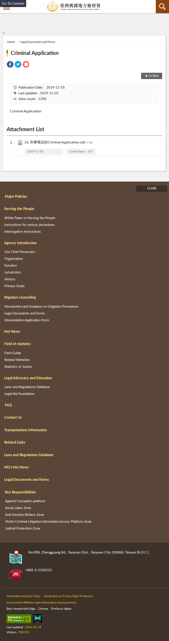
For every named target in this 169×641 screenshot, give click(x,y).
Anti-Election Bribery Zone (24, 515)
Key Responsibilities (20, 492)
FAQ (8, 405)
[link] (10, 65)
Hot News (12, 331)
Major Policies (16, 196)
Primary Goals (14, 286)
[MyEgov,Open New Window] (37, 619)
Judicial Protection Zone (22, 528)
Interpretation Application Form (26, 320)
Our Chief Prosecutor (19, 252)
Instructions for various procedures (29, 225)
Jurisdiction (12, 272)
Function (10, 265)
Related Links (14, 442)
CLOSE (151, 188)
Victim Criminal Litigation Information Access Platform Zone (48, 521)
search (162, 6)
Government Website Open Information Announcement (41, 602)
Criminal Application (35, 53)
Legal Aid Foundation (19, 394)
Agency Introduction (20, 243)
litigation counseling (20, 297)
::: (3, 33)
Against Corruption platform (25, 501)
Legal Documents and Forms (37, 42)
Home (11, 42)
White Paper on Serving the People (29, 218)
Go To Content (13, 3)
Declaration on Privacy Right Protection (68, 596)
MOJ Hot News (16, 467)
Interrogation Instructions (22, 231)
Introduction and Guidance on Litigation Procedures (41, 306)
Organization (13, 258)
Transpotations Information (25, 430)
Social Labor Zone (18, 508)
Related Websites (17, 360)
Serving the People (19, 209)
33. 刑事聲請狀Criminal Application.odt (58, 142)
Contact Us (13, 417)
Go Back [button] (154, 75)
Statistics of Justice (18, 366)
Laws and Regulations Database (27, 387)
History (9, 279)
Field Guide (12, 353)
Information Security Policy (23, 596)
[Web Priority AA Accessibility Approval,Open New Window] (19, 619)
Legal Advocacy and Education (28, 378)
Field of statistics (17, 344)
